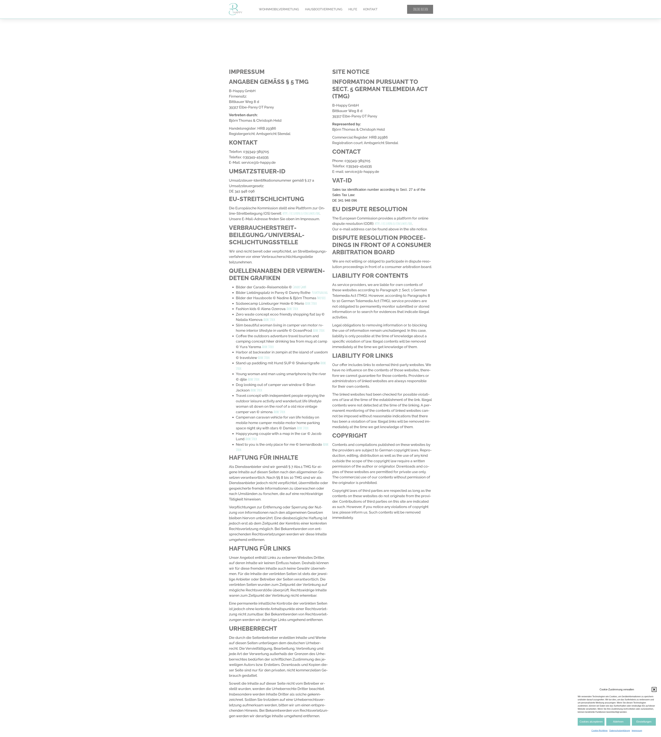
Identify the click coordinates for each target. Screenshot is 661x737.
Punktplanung (320, 292)
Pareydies (321, 298)
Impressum (637, 730)
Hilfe (352, 9)
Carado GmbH (299, 287)
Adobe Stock (311, 303)
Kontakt (370, 9)
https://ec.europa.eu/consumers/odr (301, 213)
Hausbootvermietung (323, 9)
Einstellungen (643, 721)
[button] (654, 689)
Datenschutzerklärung (619, 730)
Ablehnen (618, 721)
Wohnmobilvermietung (279, 9)
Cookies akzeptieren (591, 721)
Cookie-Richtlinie (599, 730)
